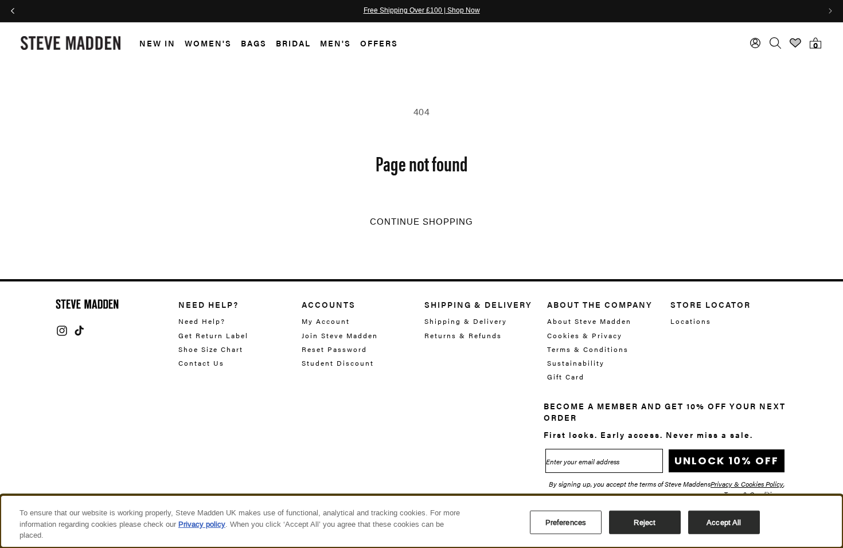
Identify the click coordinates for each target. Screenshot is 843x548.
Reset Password (334, 349)
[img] (62, 330)
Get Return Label (213, 335)
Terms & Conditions (588, 349)
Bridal (293, 43)
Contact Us (201, 363)
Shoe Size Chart (210, 349)
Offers (379, 43)
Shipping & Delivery (465, 321)
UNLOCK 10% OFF (726, 460)
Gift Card (565, 376)
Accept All (724, 522)
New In (157, 43)
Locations (690, 321)
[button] (152, 43)
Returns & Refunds (463, 335)
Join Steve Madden (340, 335)
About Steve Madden (589, 321)
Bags (254, 43)
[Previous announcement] (12, 11)
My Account (326, 321)
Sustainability (575, 363)
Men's (335, 43)
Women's (208, 43)
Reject (644, 522)
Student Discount (338, 363)
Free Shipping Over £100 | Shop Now (422, 10)
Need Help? (201, 321)
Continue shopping (421, 222)
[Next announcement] (830, 11)
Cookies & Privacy (584, 335)
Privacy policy (201, 524)
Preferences (565, 522)
